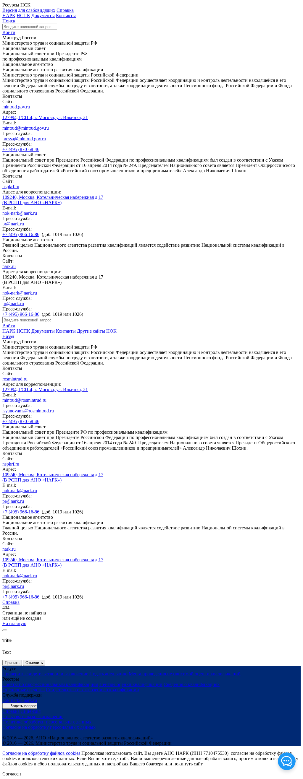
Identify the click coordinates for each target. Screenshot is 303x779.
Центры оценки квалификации (130, 684)
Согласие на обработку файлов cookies (41, 753)
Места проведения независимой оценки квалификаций (185, 673)
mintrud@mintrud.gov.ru (25, 128)
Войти (8, 32)
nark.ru (9, 266)
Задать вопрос (23, 706)
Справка (65, 10)
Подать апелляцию (108, 673)
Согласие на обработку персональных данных (49, 727)
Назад (8, 336)
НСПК (23, 15)
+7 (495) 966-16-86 (20, 234)
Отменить (34, 663)
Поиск (8, 20)
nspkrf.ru (10, 186)
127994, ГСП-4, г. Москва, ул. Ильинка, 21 (45, 117)
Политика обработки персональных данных (46, 721)
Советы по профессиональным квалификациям (50, 684)
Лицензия (31, 711)
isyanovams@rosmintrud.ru (28, 410)
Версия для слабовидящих (28, 10)
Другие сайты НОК (97, 331)
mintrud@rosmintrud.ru (24, 400)
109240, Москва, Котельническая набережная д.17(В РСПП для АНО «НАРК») (52, 200)
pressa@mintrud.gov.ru (24, 138)
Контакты (66, 15)
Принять (12, 663)
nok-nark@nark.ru (19, 213)
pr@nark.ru (13, 223)
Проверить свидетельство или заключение (45, 673)
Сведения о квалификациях (192, 684)
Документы (43, 15)
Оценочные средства (23, 689)
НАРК (8, 15)
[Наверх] (4, 630)
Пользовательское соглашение (32, 716)
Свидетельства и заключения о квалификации (92, 689)
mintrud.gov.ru (16, 106)
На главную (14, 623)
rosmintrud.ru (15, 378)
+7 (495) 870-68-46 (20, 149)
